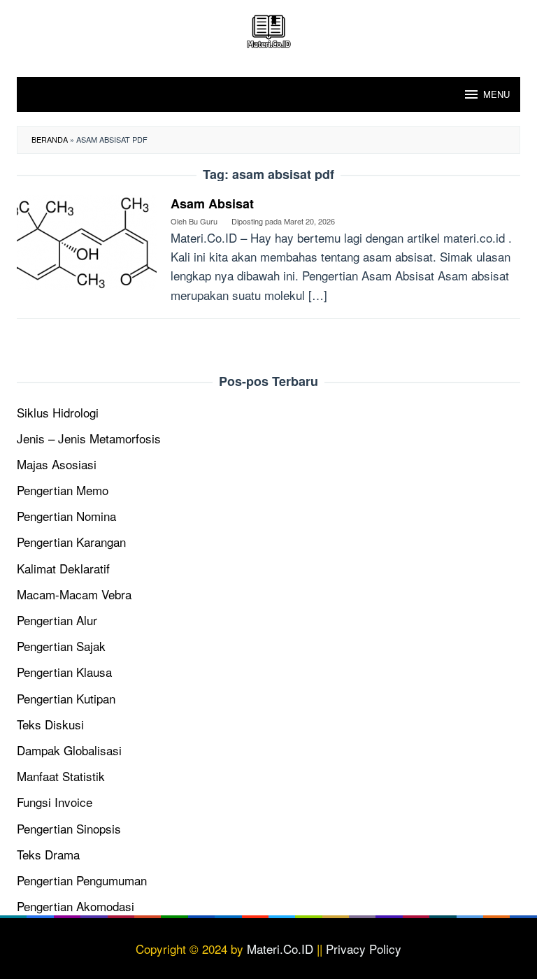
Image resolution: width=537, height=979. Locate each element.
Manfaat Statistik (61, 776)
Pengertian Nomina (66, 515)
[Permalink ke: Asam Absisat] (87, 240)
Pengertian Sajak (61, 646)
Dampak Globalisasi (69, 750)
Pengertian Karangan (71, 541)
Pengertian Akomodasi (75, 906)
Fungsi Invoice (54, 801)
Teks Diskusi (50, 724)
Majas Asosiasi (56, 464)
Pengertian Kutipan (66, 698)
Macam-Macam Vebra (74, 594)
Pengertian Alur (57, 620)
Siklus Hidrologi (58, 412)
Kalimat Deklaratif (63, 568)
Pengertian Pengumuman (82, 880)
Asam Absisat (212, 203)
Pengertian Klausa (64, 671)
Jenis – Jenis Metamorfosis (89, 438)
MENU (496, 94)
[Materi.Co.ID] (268, 29)
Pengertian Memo (62, 490)
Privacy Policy (363, 948)
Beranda (49, 139)
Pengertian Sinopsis (69, 828)
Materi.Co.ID (280, 948)
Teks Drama (48, 854)
